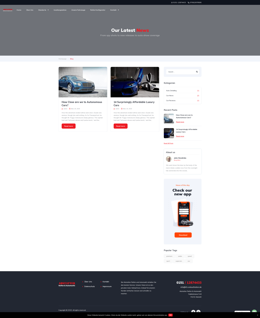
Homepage (62, 59)
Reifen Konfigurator (97, 10)
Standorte (42, 10)
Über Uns (29, 10)
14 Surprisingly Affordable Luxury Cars (134, 103)
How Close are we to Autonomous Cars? (82, 103)
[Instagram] (198, 312)
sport (168, 261)
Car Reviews (171, 100)
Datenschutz (89, 286)
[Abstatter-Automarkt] (7, 10)
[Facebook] (193, 312)
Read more (68, 126)
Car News (169, 95)
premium (169, 256)
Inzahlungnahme (60, 10)
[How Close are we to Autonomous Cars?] (83, 82)
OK (170, 315)
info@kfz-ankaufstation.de (191, 287)
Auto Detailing (171, 91)
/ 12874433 (189, 283)
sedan (180, 256)
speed (190, 256)
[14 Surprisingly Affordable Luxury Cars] (135, 82)
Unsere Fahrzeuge (78, 10)
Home (19, 10)
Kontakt (113, 10)
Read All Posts (168, 143)
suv (189, 261)
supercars (179, 261)
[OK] (257, 315)
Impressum (107, 286)
